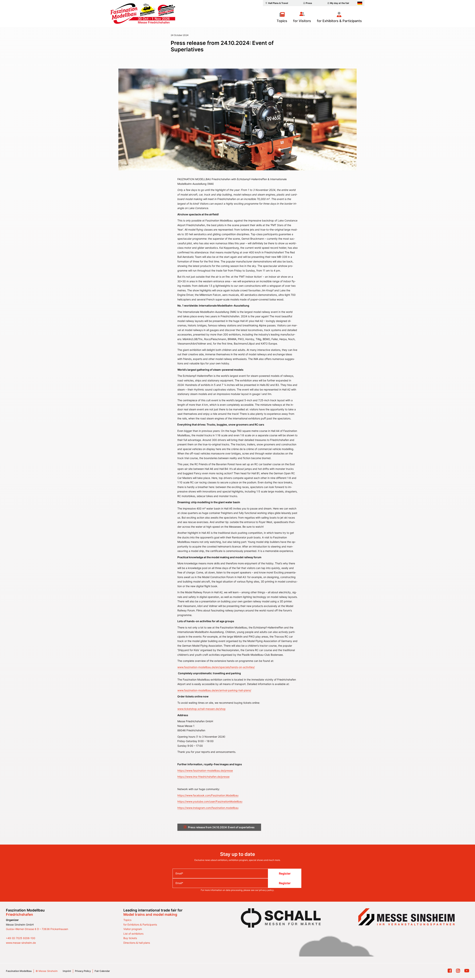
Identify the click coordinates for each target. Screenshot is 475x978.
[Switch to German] (359, 3)
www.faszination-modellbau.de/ (196, 690)
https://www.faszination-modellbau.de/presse (205, 770)
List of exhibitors (133, 933)
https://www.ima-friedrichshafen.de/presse (203, 776)
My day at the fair (339, 3)
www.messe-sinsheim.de (21, 942)
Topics (282, 21)
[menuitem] (276, 3)
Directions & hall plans (136, 942)
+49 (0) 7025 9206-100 (20, 938)
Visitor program (132, 929)
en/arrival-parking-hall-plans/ (233, 690)
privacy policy (266, 890)
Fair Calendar (102, 970)
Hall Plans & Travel (278, 3)
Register (285, 873)
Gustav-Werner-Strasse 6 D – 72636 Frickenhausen (37, 929)
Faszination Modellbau (19, 970)
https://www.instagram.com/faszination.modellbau (207, 807)
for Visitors (302, 21)
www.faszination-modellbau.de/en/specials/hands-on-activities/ (216, 667)
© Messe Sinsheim (47, 970)
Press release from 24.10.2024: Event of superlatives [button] (221, 827)
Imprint (67, 970)
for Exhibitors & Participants (339, 21)
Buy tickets (130, 938)
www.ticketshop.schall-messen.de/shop (201, 708)
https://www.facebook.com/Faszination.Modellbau (207, 795)
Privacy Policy (83, 970)
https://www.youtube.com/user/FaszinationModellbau (209, 801)
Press (309, 3)
